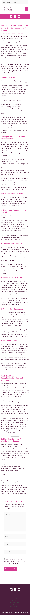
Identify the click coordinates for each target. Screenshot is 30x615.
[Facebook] (15, 16)
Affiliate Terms (15, 607)
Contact (15, 609)
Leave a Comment (18, 33)
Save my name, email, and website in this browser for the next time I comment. (14, 561)
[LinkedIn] (11, 16)
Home (15, 598)
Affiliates (15, 600)
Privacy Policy (15, 602)
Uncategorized (6, 33)
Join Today (6, 2)
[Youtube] (19, 16)
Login (15, 2)
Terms (15, 605)
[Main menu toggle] (26, 9)
